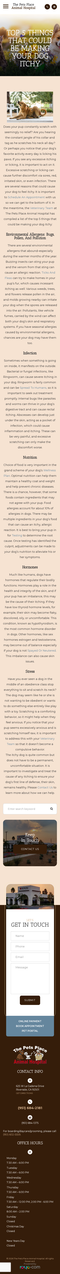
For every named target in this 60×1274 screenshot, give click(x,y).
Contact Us (30, 849)
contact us (45, 787)
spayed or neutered (42, 650)
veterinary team (41, 208)
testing (17, 535)
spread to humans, (33, 387)
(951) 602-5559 (11, 1134)
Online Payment (30, 1021)
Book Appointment (30, 1026)
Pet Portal (30, 1030)
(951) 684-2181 (30, 1108)
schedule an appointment (26, 197)
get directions (24, 1093)
